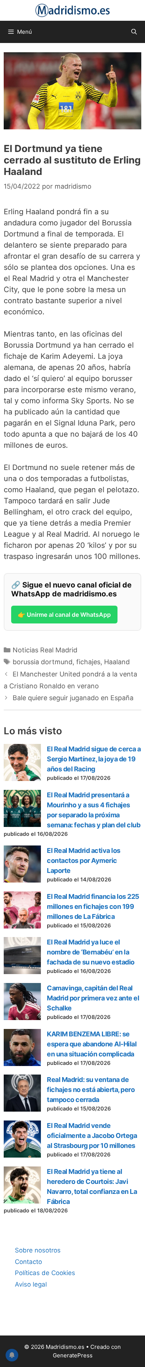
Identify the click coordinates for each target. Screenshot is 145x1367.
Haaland (117, 662)
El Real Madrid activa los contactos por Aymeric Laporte (83, 860)
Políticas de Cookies (45, 1273)
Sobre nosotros (38, 1250)
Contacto (28, 1261)
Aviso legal (31, 1284)
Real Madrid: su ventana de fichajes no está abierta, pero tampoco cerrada (91, 1089)
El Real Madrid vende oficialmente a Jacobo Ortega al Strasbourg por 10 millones (92, 1135)
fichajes (88, 662)
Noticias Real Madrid (45, 650)
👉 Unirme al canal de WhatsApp (64, 614)
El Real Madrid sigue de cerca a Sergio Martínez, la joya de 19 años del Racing (94, 759)
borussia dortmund (42, 662)
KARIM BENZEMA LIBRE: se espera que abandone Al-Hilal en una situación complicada (91, 1044)
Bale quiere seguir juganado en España (73, 698)
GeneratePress (73, 1355)
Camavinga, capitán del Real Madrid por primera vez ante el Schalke (93, 998)
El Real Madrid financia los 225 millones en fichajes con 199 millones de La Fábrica (93, 906)
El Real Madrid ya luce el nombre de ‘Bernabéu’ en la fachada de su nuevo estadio (91, 952)
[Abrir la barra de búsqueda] (134, 32)
